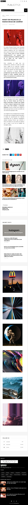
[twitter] (26, 1)
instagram (14, 444)
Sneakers (3, 476)
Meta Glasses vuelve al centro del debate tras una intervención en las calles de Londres (13, 185)
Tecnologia (9, 476)
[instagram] (22, 1)
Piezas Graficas (17, 474)
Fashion (7, 15)
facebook (14, 441)
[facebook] (11, 501)
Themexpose (16, 503)
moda (7, 474)
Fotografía (24, 472)
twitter (14, 447)
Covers (2, 472)
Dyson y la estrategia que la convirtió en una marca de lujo (13, 172)
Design (7, 472)
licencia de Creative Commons (18, 467)
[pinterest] (24, 1)
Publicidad (24, 474)
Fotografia (18, 472)
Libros (2, 474)
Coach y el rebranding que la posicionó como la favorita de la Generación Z (13, 199)
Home (3, 15)
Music (11, 474)
